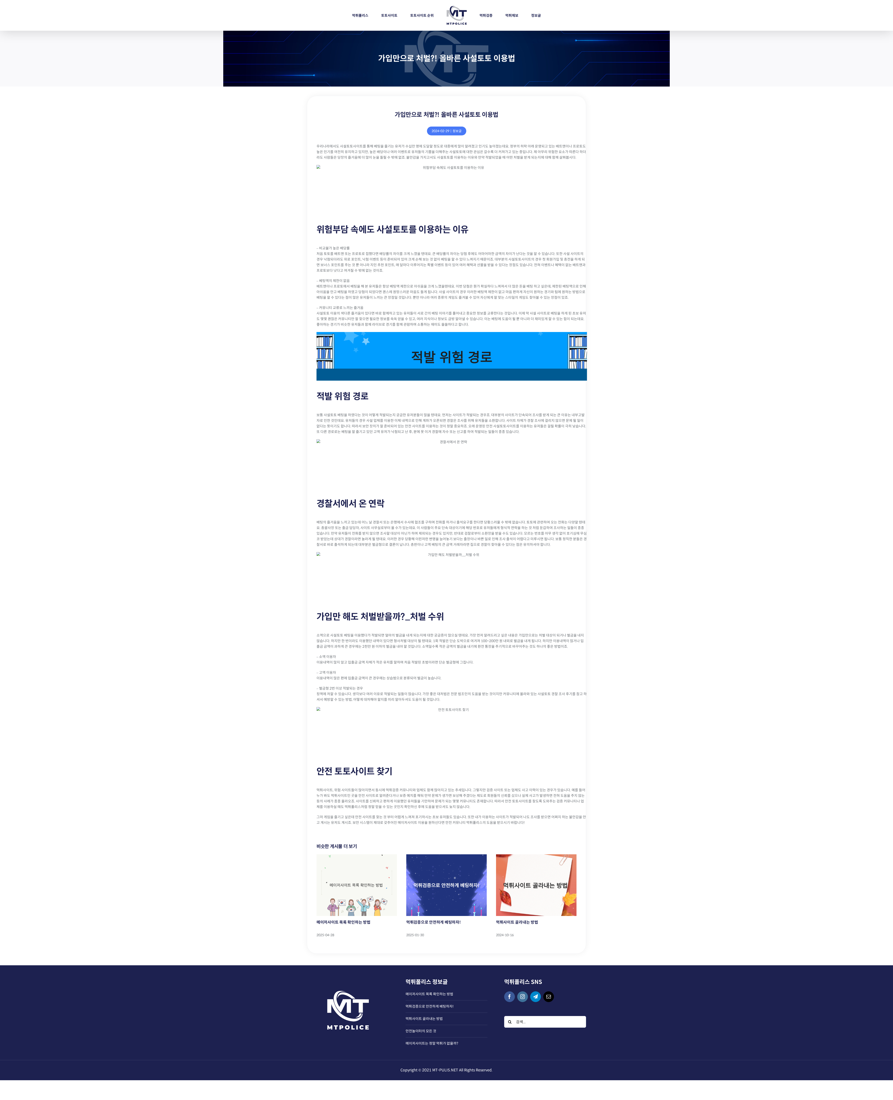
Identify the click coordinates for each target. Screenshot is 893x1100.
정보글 (457, 131)
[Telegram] (535, 996)
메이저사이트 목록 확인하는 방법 (343, 922)
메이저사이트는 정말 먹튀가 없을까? (432, 1043)
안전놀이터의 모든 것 (421, 1031)
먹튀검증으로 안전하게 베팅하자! (433, 922)
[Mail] (548, 996)
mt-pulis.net (445, 1070)
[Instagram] (522, 996)
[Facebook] (509, 996)
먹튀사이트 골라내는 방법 (517, 922)
